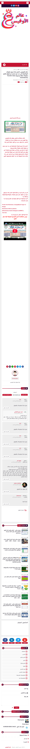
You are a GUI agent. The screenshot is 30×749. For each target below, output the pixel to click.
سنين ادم (19, 461)
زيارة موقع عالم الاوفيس (15, 382)
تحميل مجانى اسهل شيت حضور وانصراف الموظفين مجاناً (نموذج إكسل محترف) (12, 549)
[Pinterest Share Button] (18, 367)
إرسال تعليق (24, 395)
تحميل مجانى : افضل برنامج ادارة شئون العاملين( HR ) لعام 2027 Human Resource (12, 531)
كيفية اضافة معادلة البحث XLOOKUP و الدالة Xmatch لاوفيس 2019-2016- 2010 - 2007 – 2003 (12, 596)
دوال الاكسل (22, 669)
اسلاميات (23, 651)
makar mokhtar (17, 483)
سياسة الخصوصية (23, 735)
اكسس (23, 654)
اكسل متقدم (15, 69)
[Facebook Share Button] (23, 367)
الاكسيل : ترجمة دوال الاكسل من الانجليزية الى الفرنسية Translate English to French (11, 587)
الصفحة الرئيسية (23, 69)
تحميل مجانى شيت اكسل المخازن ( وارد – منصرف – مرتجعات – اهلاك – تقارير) (12, 540)
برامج (24, 660)
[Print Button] (7, 367)
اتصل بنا (25, 742)
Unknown (19, 496)
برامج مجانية (23, 663)
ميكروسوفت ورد (22, 678)
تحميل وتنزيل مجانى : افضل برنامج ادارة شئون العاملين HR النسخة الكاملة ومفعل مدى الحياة (12, 605)
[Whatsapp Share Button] (12, 367)
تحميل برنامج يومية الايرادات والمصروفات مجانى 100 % (12, 568)
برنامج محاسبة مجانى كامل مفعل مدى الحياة (12, 577)
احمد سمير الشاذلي (18, 412)
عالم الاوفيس (8, 747)
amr (20, 399)
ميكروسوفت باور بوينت (20, 675)
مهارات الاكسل (22, 672)
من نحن (25, 739)
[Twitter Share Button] (20, 367)
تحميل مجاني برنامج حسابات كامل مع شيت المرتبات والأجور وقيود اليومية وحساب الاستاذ (12, 614)
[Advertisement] (15, 46)
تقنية (24, 666)
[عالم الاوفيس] (15, 19)
